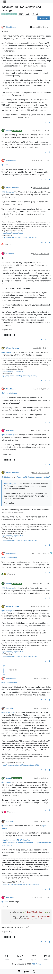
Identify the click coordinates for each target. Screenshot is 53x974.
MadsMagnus (11, 27)
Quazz (8, 130)
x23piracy (10, 254)
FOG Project (36, 964)
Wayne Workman (12, 188)
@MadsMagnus (7, 192)
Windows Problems (10, 14)
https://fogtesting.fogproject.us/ (12, 233)
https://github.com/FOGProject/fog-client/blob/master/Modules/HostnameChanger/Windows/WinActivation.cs (26, 842)
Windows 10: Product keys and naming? (33, 477)
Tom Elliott (10, 708)
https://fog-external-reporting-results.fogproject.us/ (19, 237)
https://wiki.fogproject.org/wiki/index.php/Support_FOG (20, 765)
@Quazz (4, 165)
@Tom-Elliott (6, 782)
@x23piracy (6, 352)
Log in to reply (43, 18)
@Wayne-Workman (9, 393)
